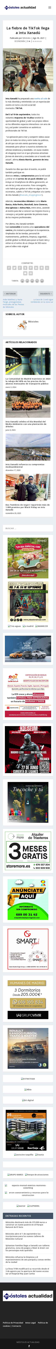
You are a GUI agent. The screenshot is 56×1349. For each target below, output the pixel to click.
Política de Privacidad (13, 1322)
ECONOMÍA (20, 41)
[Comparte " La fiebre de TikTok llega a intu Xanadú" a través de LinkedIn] (36, 268)
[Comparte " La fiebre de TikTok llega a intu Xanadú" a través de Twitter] (14, 268)
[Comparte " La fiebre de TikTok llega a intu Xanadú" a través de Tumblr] (25, 268)
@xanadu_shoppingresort (31, 195)
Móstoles (26, 38)
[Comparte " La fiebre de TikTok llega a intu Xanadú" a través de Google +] (20, 268)
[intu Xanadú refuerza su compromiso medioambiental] (28, 447)
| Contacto (15, 1326)
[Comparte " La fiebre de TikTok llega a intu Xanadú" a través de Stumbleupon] (47, 268)
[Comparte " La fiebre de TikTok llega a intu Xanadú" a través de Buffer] (41, 268)
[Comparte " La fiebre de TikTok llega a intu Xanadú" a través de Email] (25, 273)
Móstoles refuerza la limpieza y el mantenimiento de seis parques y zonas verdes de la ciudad (28, 1259)
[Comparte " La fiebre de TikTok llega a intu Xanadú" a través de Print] (30, 273)
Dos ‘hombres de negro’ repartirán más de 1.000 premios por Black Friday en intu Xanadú (28, 507)
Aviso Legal (30, 1322)
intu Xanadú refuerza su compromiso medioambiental (25, 465)
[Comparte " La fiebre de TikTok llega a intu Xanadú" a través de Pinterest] (30, 268)
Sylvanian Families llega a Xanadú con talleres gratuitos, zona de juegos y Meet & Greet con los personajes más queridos (27, 1248)
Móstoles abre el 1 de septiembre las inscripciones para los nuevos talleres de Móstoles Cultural (25, 1236)
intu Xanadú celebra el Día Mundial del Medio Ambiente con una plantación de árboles (26, 424)
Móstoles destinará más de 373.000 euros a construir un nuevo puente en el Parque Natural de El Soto (26, 1224)
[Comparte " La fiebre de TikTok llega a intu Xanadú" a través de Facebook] (9, 268)
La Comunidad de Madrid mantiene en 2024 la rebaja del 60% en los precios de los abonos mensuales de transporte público (28, 381)
